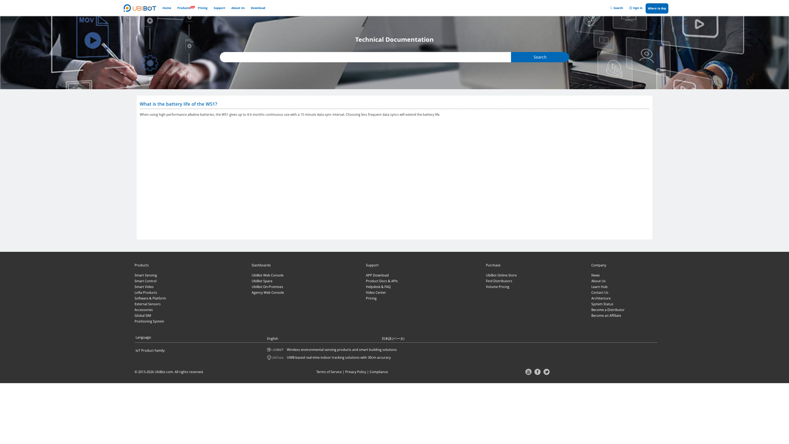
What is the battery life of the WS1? (178, 104)
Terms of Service (329, 372)
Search (540, 57)
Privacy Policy (355, 372)
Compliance (379, 372)
